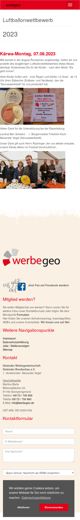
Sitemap (7, 349)
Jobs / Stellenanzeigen (16, 346)
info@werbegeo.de (23, 403)
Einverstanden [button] (54, 507)
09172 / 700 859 (22, 395)
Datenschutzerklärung (16, 342)
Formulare (23, 314)
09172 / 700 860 (21, 399)
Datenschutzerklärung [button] (36, 497)
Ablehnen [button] (23, 507)
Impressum (9, 338)
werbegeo (13, 4)
